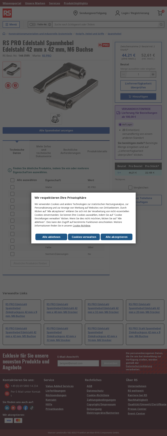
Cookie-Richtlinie (81, 225)
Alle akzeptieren (117, 237)
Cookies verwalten (84, 237)
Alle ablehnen (51, 237)
